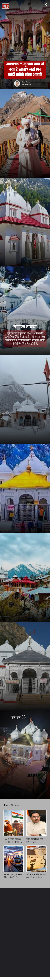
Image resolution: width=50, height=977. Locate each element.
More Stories (11, 805)
